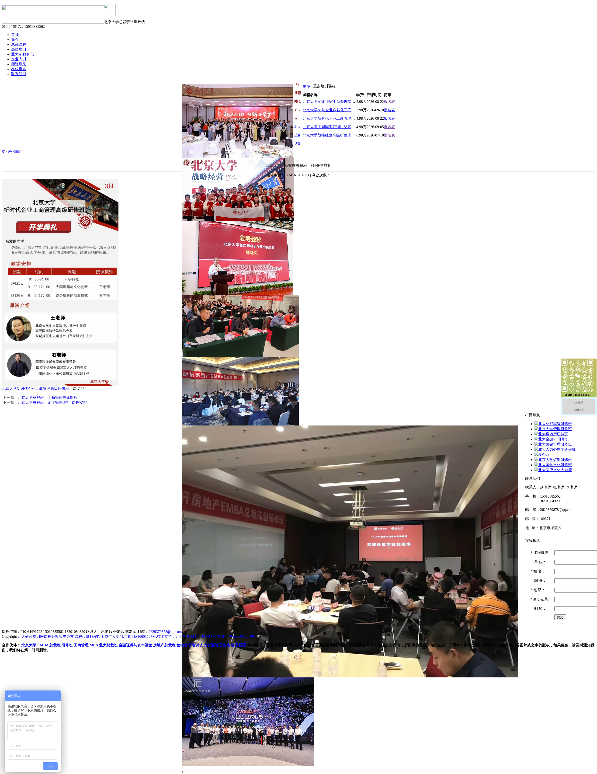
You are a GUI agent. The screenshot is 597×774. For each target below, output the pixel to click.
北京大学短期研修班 (555, 460)
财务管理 (230, 645)
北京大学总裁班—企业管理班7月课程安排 (52, 402)
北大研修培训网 (31, 636)
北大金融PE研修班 (553, 439)
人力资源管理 (211, 645)
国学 (242, 645)
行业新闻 (14, 151)
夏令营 (543, 455)
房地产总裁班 (164, 645)
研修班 (67, 645)
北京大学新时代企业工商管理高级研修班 (336, 118)
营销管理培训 (188, 645)
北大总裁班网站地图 (238, 636)
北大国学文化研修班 (555, 465)
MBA (94, 645)
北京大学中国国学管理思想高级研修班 (334, 127)
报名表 (389, 102)
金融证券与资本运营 (135, 645)
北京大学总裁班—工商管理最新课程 (47, 398)
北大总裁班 (108, 645)
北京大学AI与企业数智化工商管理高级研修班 (340, 110)
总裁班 (55, 645)
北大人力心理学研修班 (557, 449)
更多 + (308, 86)
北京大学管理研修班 (555, 429)
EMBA (43, 645)
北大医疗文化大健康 (555, 470)
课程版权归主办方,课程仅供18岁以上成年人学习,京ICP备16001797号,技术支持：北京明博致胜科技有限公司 (132, 636)
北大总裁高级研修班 (555, 424)
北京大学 (28, 645)
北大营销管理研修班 (555, 444)
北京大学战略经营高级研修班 (327, 135)
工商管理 (81, 645)
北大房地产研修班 (553, 434)
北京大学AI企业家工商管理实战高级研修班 (338, 102)
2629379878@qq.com (165, 632)
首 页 (15, 35)
